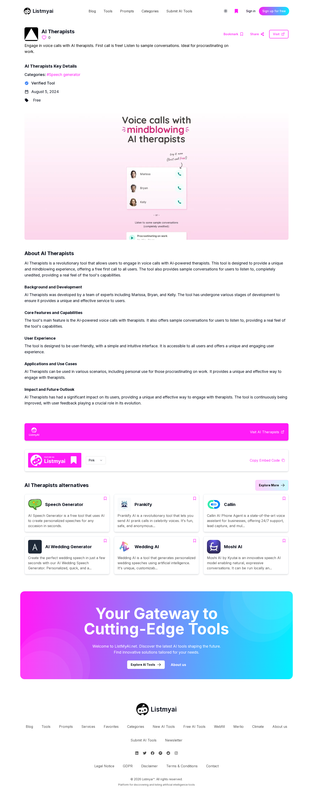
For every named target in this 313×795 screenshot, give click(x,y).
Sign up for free (274, 11)
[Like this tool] (44, 37)
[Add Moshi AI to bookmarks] (284, 540)
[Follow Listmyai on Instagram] (176, 753)
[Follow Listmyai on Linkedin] (137, 753)
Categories (150, 11)
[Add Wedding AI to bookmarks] (194, 540)
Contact (212, 766)
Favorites (111, 726)
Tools (107, 11)
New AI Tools (164, 726)
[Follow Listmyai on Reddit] (168, 753)
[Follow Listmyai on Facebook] (152, 753)
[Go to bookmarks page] (236, 11)
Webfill (219, 726)
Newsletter (173, 740)
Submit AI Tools (179, 11)
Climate (258, 726)
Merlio (238, 726)
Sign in (251, 11)
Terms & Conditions (182, 766)
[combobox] (96, 460)
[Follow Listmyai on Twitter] (144, 753)
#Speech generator (63, 74)
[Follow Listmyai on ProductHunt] (160, 753)
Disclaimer (149, 766)
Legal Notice (104, 766)
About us (178, 665)
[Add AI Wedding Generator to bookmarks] (105, 540)
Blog (92, 11)
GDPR (128, 766)
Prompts (127, 11)
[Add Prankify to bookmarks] (194, 498)
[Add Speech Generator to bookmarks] (105, 498)
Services (88, 726)
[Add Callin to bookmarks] (284, 498)
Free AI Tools (194, 726)
